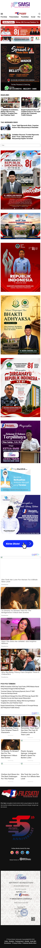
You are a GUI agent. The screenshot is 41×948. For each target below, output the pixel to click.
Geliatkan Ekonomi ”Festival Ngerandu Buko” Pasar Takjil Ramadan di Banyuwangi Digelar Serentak (25, 136)
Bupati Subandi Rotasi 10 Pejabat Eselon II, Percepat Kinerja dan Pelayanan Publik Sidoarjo (10, 112)
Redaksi (11, 941)
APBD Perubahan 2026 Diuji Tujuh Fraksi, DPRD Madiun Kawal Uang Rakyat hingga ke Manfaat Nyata (30, 112)
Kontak (27, 941)
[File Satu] (20, 13)
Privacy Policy (16, 943)
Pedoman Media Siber (29, 943)
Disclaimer (7, 943)
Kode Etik (33, 941)
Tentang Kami (19, 941)
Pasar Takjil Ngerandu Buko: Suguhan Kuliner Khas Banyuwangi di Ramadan (25, 126)
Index (6, 941)
